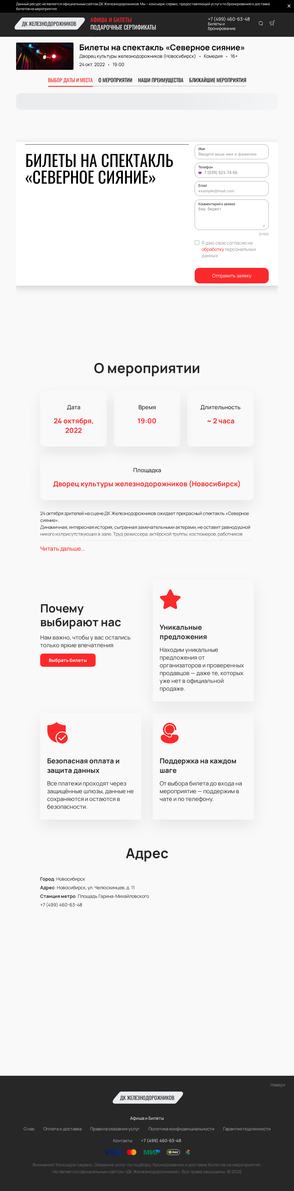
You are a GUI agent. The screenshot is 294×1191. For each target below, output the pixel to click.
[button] (200, 172)
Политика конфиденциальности (181, 1129)
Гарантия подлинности (247, 1129)
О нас (29, 1129)
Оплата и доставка (62, 1129)
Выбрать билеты (68, 660)
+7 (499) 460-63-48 (229, 19)
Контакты (122, 1141)
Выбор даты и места (70, 80)
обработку (213, 249)
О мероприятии (115, 80)
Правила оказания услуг (115, 1129)
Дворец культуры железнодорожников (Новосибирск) (137, 56)
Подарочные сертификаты (123, 27)
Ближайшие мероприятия (217, 80)
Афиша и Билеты (111, 19)
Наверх (277, 1085)
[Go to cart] (272, 23)
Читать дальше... (62, 548)
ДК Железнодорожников (49, 23)
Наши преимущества (160, 80)
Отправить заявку (231, 275)
